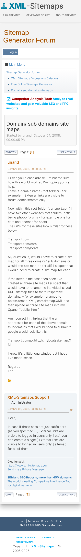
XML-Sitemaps (42, 546)
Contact (48, 537)
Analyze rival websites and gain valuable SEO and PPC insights (39, 103)
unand (13, 162)
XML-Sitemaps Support (28, 397)
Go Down (11, 152)
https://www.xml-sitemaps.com (28, 465)
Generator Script (38, 15)
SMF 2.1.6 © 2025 (29, 525)
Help (22, 521)
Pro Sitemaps (24, 542)
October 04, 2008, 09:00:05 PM (26, 168)
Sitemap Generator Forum (29, 36)
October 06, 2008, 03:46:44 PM (26, 408)
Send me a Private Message (25, 469)
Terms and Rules (38, 521)
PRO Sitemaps (11, 15)
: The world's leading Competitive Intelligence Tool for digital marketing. (40, 481)
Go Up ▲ (56, 521)
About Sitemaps (66, 15)
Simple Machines (52, 525)
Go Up (9, 494)
